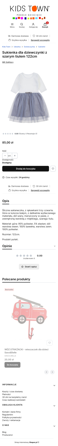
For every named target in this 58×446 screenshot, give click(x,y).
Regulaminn (7, 414)
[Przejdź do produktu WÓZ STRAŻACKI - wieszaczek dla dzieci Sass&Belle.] (29, 317)
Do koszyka (12, 365)
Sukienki (41, 47)
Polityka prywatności (11, 417)
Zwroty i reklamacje (11, 420)
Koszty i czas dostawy (12, 391)
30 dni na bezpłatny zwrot (14, 397)
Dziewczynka (29, 47)
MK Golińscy (8, 62)
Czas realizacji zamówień (13, 400)
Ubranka (17, 47)
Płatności (6, 394)
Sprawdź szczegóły (40, 40)
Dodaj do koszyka (25, 168)
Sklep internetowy (25, 442)
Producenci (7, 435)
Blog (4, 432)
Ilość (4, 151)
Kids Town (6, 47)
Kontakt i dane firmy (11, 412)
